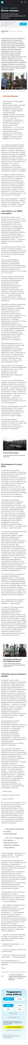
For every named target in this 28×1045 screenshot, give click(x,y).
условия (11, 1022)
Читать (23, 24)
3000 (7, 1005)
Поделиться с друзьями (13, 1030)
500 (8, 1009)
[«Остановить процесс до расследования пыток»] (15, 654)
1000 (19, 1005)
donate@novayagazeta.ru (8, 1036)
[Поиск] (25, 2)
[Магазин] (22, 2)
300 (19, 1009)
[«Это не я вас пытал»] (15, 446)
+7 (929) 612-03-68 (7, 1037)
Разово (19, 999)
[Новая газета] (2, 2)
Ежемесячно (8, 999)
